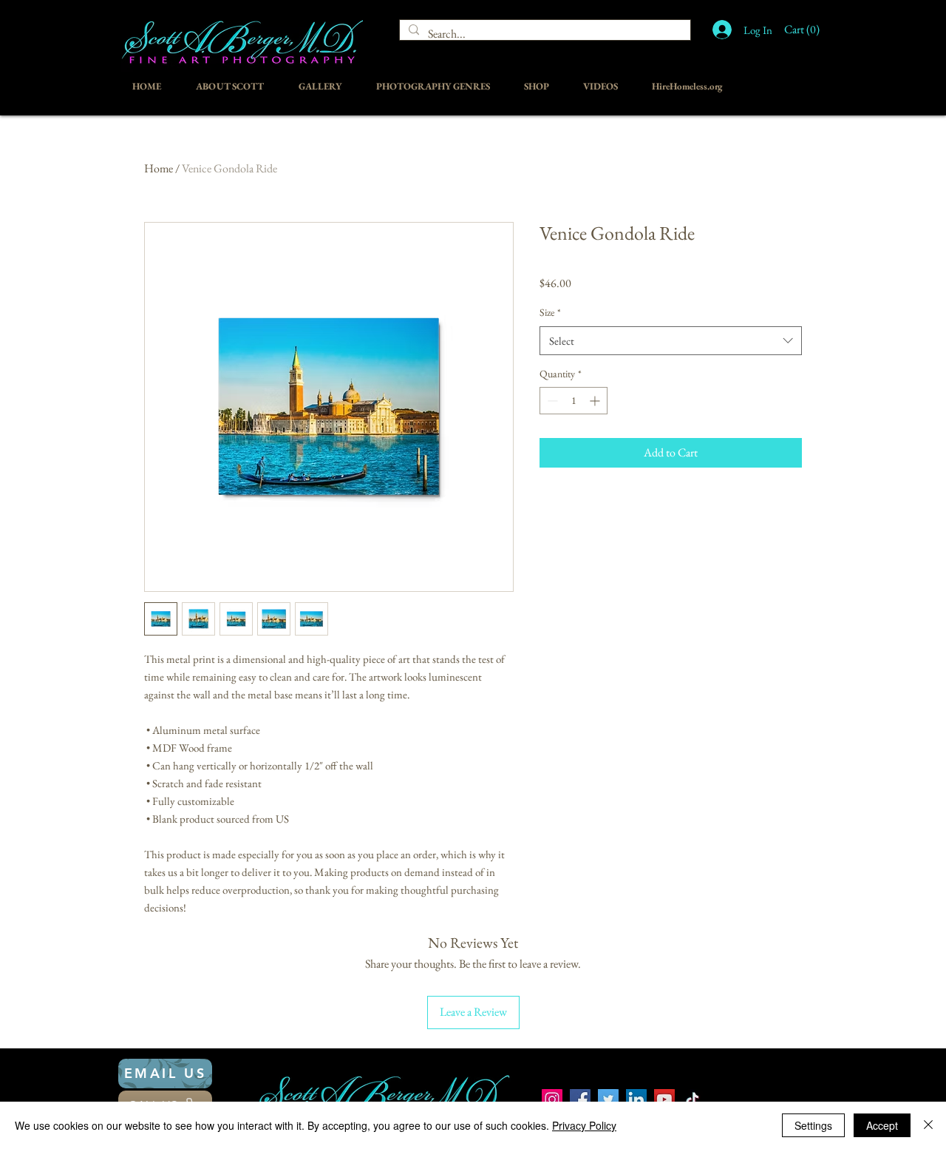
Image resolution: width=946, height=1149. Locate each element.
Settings (813, 1125)
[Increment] (596, 401)
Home (158, 168)
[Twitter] (608, 1099)
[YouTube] (664, 1099)
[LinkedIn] (636, 1099)
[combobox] (671, 340)
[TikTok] (692, 1099)
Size (550, 312)
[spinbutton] (573, 401)
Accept (882, 1125)
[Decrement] (551, 401)
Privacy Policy (584, 1125)
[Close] (928, 1125)
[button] (805, 29)
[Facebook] (580, 1099)
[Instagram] (552, 1099)
